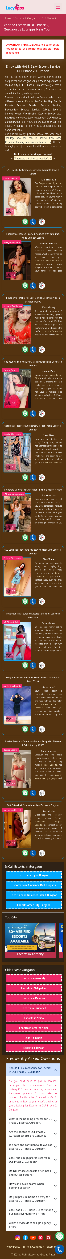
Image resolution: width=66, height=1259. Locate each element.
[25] (18, 768)
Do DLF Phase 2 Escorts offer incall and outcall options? (30, 1172)
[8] (18, 640)
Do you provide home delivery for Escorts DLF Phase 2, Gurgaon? (29, 1198)
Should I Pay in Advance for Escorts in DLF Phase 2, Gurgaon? (30, 1070)
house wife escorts (52, 331)
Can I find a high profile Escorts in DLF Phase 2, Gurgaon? (29, 1159)
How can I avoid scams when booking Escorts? (26, 1185)
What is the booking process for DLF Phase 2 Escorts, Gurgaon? (31, 1120)
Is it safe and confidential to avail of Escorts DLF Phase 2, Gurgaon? (30, 1146)
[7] (18, 197)
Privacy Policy (12, 1246)
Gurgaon (32, 18)
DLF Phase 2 (49, 18)
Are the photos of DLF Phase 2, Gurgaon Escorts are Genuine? (27, 1133)
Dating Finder (48, 1254)
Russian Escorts (49, 764)
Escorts (19, 18)
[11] (18, 452)
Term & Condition (33, 1246)
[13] (18, 261)
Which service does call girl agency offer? (30, 1224)
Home (7, 18)
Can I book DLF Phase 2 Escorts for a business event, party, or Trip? (31, 1211)
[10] (18, 388)
